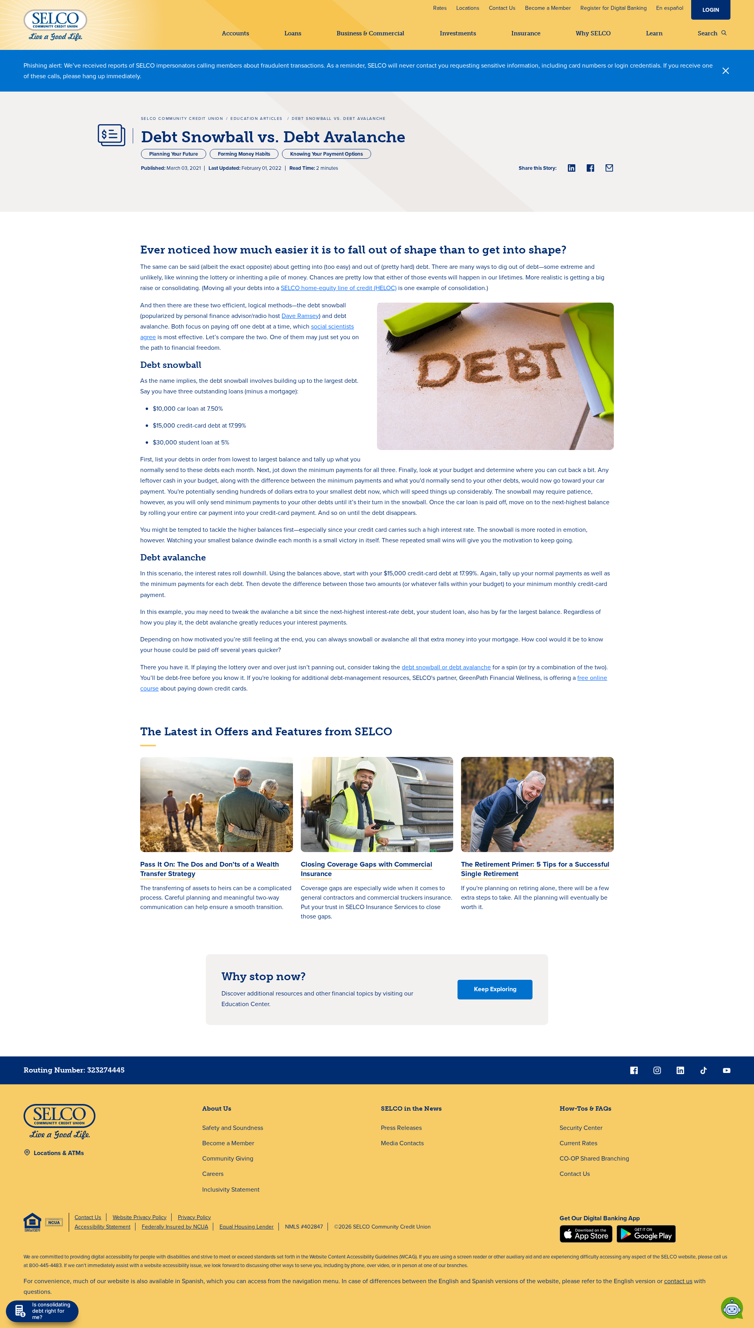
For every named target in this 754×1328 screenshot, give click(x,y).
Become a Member (548, 8)
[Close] (725, 70)
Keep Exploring (495, 989)
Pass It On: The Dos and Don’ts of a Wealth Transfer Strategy (209, 868)
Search (707, 33)
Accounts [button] (235, 33)
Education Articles (257, 118)
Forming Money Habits (244, 154)
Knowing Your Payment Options (326, 154)
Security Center (581, 1127)
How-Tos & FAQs (585, 1108)
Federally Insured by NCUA (175, 1227)
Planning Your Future (173, 154)
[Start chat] (732, 1308)
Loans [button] (292, 33)
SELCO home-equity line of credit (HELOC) (339, 287)
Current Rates (578, 1143)
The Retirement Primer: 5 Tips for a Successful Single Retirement (535, 868)
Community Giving (227, 1158)
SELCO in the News (411, 1108)
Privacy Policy (194, 1217)
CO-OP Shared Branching (594, 1158)
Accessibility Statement (102, 1227)
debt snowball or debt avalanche (446, 667)
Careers (212, 1173)
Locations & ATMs (59, 1152)
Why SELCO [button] (593, 33)
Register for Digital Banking (613, 8)
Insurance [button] (525, 33)
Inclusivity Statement (231, 1189)
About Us (216, 1108)
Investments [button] (458, 33)
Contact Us (502, 8)
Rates (440, 8)
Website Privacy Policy (140, 1217)
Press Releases (401, 1127)
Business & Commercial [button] (370, 33)
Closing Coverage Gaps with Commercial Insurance (366, 868)
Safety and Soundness (232, 1127)
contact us (678, 1281)
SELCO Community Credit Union (182, 118)
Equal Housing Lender (247, 1227)
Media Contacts (402, 1143)
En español (669, 8)
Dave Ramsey (300, 315)
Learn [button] (654, 33)
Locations (467, 8)
